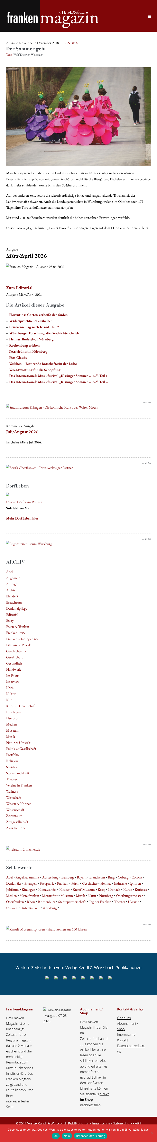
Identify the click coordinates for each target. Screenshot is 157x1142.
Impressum (101, 1123)
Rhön (31, 901)
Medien (11, 724)
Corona (136, 877)
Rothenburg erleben (24, 345)
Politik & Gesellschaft (21, 748)
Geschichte (90, 883)
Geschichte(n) (16, 651)
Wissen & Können (18, 803)
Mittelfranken (29, 895)
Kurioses (141, 889)
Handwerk (13, 669)
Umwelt (12, 907)
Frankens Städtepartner (22, 638)
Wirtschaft (13, 797)
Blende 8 (12, 596)
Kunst (10, 699)
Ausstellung (50, 877)
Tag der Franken (100, 901)
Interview (12, 681)
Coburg (123, 877)
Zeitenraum (14, 815)
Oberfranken (15, 901)
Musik (10, 736)
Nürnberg (106, 895)
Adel (9, 571)
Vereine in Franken (19, 785)
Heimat (105, 883)
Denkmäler (13, 883)
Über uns (124, 1018)
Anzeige (11, 584)
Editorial (12, 614)
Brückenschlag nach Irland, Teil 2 (34, 327)
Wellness (12, 791)
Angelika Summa (27, 877)
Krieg (101, 889)
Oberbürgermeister (129, 895)
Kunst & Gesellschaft (21, 705)
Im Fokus (12, 675)
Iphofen (135, 883)
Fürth (75, 883)
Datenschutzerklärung (90, 1136)
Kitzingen (28, 889)
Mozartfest (50, 895)
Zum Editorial (19, 288)
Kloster (64, 889)
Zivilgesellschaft (17, 821)
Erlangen (30, 883)
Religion (12, 760)
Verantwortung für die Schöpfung (35, 369)
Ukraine (133, 901)
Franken (62, 883)
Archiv (11, 590)
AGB (138, 1123)
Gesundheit (14, 663)
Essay (10, 620)
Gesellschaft (14, 657)
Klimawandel (47, 889)
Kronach (114, 889)
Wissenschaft (15, 809)
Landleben (13, 712)
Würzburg (50, 907)
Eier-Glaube (18, 357)
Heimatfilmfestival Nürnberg (31, 339)
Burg (111, 877)
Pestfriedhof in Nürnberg (28, 351)
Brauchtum (14, 602)
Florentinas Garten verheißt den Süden (38, 314)
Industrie (120, 883)
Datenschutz (122, 1123)
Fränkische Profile (18, 644)
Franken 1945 (15, 632)
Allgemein (13, 577)
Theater (11, 779)
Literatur (12, 718)
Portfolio (12, 754)
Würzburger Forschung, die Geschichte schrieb (44, 333)
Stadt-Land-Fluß (17, 773)
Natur (92, 895)
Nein (67, 1136)
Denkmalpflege (16, 608)
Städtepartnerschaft (72, 901)
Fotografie (47, 883)
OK (56, 1136)
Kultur (11, 693)
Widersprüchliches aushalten (31, 320)
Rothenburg (46, 901)
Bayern (81, 877)
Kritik (10, 687)
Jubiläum (12, 889)
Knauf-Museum (84, 889)
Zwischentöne (16, 827)
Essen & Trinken (17, 626)
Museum (12, 730)
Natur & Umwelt (18, 742)
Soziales (11, 766)
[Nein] (152, 1133)
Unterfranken (29, 907)
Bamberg (67, 877)
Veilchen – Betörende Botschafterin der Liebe (43, 363)
